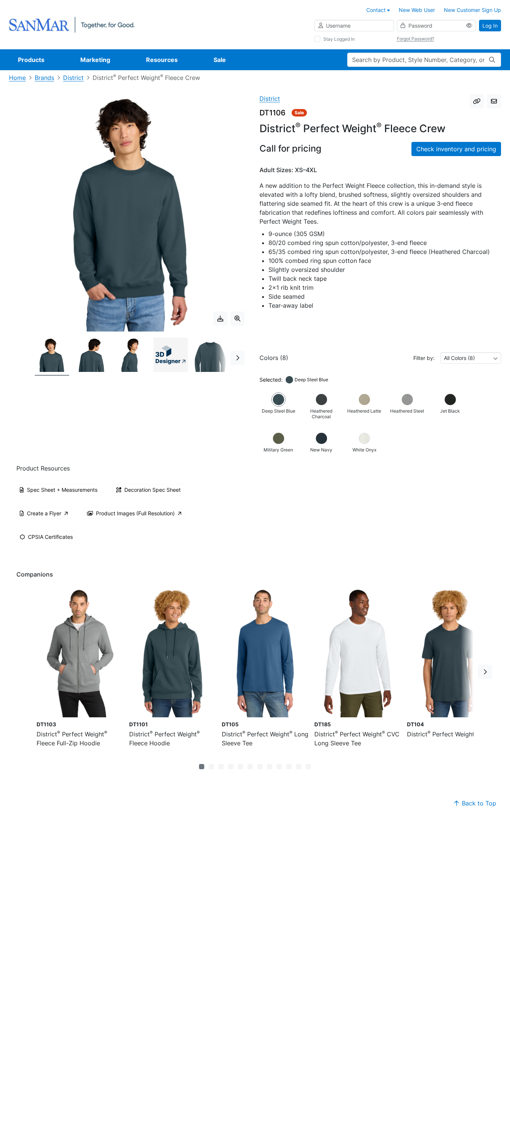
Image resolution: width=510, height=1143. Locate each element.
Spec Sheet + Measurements (62, 490)
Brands (44, 77)
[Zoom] (237, 318)
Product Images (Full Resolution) (135, 513)
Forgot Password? (415, 38)
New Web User (417, 10)
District (73, 77)
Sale (220, 59)
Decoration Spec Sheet (152, 490)
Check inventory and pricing (456, 149)
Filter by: (424, 358)
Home (17, 77)
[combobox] (471, 357)
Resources (162, 59)
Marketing (95, 59)
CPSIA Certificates (50, 537)
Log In (490, 25)
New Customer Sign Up (472, 10)
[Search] (492, 59)
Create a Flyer (44, 513)
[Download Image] (220, 318)
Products (31, 59)
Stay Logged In (339, 39)
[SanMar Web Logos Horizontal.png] (71, 24)
